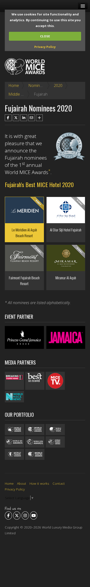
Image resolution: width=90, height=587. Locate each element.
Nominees (37, 85)
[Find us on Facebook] (8, 515)
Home (13, 85)
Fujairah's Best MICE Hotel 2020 (39, 184)
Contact (59, 483)
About (21, 483)
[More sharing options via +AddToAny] (39, 118)
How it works (39, 483)
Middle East (18, 94)
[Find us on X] (16, 515)
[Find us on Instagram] (25, 515)
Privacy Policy (45, 47)
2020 (58, 85)
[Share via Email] (32, 118)
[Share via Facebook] (8, 118)
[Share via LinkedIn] (24, 118)
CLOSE (45, 36)
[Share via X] (16, 118)
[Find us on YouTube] (33, 515)
